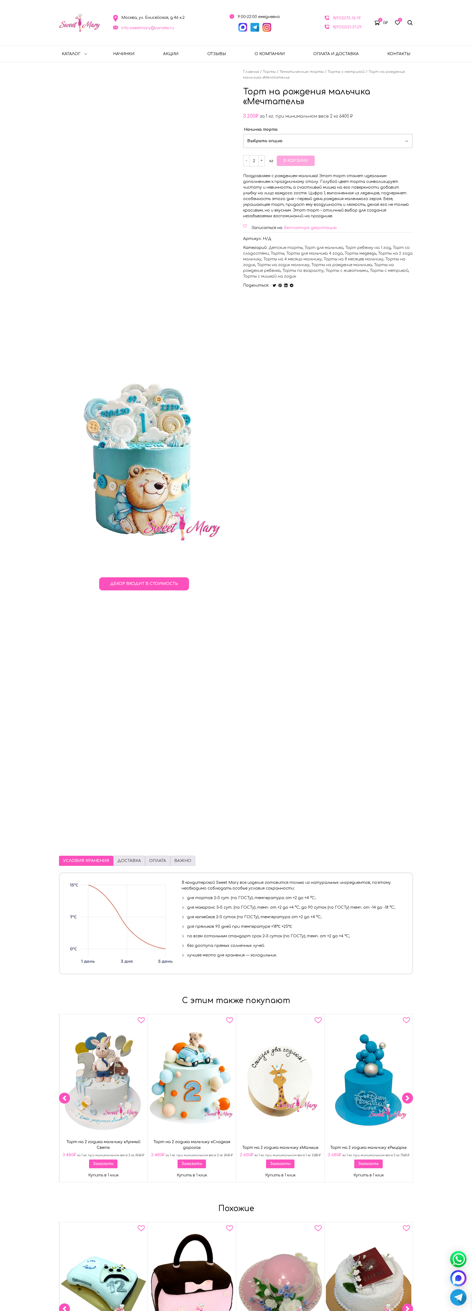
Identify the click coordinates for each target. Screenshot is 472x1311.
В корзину (295, 161)
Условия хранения (86, 861)
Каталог (71, 54)
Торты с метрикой (346, 72)
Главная (251, 72)
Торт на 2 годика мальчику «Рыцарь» (369, 1148)
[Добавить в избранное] (141, 1021)
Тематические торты (301, 72)
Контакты (398, 54)
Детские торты (286, 248)
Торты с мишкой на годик (269, 276)
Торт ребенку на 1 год (368, 248)
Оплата (157, 861)
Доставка (129, 861)
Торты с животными (347, 271)
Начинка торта (261, 129)
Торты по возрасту (303, 271)
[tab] (86, 861)
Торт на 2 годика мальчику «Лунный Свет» (103, 1145)
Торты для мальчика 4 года (314, 253)
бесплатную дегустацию (310, 228)
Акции (170, 54)
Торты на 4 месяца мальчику (292, 259)
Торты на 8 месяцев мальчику (354, 259)
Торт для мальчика (324, 248)
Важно (182, 861)
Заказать (103, 1163)
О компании (270, 54)
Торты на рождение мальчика (341, 265)
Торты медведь (360, 253)
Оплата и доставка (336, 54)
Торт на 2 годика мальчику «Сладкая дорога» (192, 1145)
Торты (269, 72)
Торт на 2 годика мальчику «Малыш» (280, 1148)
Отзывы (216, 54)
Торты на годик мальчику (283, 265)
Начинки (123, 54)
